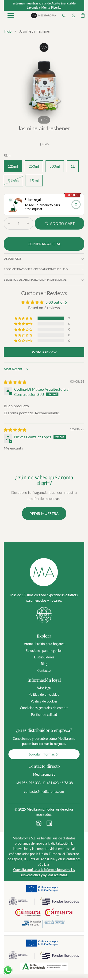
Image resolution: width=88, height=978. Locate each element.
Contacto (44, 670)
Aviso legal (44, 688)
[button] (64, 15)
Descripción (13, 258)
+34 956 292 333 (28, 783)
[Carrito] (83, 15)
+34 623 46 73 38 (59, 783)
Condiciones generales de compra (44, 708)
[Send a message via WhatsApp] (7, 970)
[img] (15, 382)
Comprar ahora (44, 244)
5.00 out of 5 (56, 302)
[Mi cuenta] (73, 15)
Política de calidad (44, 715)
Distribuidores (44, 657)
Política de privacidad (44, 694)
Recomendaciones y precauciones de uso (36, 269)
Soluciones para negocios (44, 651)
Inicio (7, 31)
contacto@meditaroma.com (44, 791)
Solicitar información (44, 754)
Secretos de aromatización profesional (35, 279)
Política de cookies (44, 701)
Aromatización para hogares (44, 644)
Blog (44, 664)
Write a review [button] (44, 352)
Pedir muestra (44, 513)
